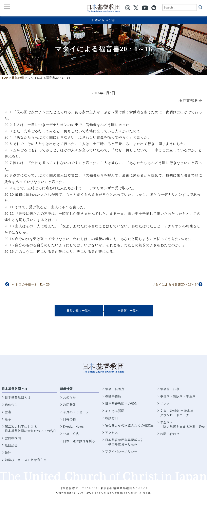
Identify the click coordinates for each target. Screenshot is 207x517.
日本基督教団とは (15, 388)
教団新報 (69, 404)
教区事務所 (113, 396)
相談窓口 (111, 418)
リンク (165, 403)
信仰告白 (11, 404)
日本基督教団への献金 (121, 403)
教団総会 (11, 445)
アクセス (111, 432)
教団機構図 (13, 438)
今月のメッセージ (76, 412)
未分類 (110, 20)
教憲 (8, 412)
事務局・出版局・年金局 (178, 396)
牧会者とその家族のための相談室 (129, 425)
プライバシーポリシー (121, 451)
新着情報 (66, 388)
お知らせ (69, 397)
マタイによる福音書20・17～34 (175, 284)
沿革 (8, 419)
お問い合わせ (170, 434)
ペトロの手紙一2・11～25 (31, 284)
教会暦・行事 (170, 389)
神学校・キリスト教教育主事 (26, 460)
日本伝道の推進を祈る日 (81, 441)
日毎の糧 (98, 20)
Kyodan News (73, 426)
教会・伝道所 (115, 389)
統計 (8, 452)
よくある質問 (115, 410)
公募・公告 (71, 434)
